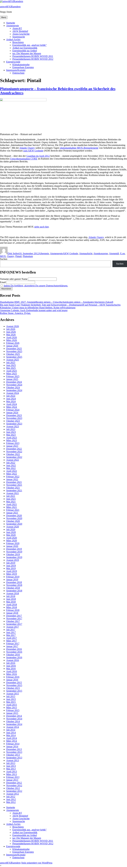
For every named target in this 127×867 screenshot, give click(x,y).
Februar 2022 (12, 476)
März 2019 (11, 574)
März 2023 (11, 440)
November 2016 (14, 652)
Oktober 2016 (13, 654)
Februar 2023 (12, 443)
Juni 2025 (11, 365)
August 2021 (12, 493)
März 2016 (11, 674)
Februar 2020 (12, 543)
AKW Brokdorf (20, 31)
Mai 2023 (11, 435)
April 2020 (11, 537)
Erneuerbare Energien (23, 67)
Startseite (10, 22)
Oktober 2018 (13, 588)
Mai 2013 (11, 768)
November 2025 (14, 351)
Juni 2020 (11, 532)
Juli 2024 (10, 396)
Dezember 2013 (14, 749)
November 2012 (14, 785)
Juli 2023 (10, 429)
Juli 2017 (10, 629)
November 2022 (14, 451)
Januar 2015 (12, 713)
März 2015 (11, 707)
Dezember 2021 (14, 482)
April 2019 (11, 571)
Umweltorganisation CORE (23, 158)
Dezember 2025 (14, 348)
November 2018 (14, 585)
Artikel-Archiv (13, 39)
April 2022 (11, 471)
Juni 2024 (11, 398)
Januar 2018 (12, 613)
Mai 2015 (11, 702)
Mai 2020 (11, 535)
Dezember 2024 (14, 382)
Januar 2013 (12, 780)
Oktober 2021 (13, 487)
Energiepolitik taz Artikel (24, 50)
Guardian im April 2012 (38, 156)
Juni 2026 (11, 332)
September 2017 (14, 624)
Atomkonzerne (100, 253)
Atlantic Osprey (27, 148)
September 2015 (14, 691)
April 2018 (11, 604)
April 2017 (11, 638)
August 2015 (12, 693)
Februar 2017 (12, 643)
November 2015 (14, 685)
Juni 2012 (11, 799)
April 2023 (11, 437)
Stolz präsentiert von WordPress (36, 862)
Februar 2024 (12, 409)
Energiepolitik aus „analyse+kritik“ (29, 45)
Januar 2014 (12, 746)
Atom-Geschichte (21, 34)
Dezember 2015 (14, 682)
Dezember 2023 (14, 415)
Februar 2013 (12, 777)
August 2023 (12, 426)
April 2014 (11, 738)
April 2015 (11, 704)
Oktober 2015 (13, 688)
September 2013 (14, 757)
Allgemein (44, 253)
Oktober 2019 (13, 554)
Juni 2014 (11, 732)
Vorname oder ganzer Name (13, 279)
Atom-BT (17, 28)
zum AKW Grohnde (33, 150)
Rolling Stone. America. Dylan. (15, 313)
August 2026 (12, 326)
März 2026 (11, 340)
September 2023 (14, 423)
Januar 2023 (12, 446)
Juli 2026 (10, 329)
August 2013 (12, 760)
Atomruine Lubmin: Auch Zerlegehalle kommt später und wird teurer (34, 310)
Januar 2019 (12, 579)
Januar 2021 (12, 512)
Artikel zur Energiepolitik (24, 48)
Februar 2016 (12, 677)
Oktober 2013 (13, 755)
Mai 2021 (11, 501)
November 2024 (14, 384)
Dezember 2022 (14, 448)
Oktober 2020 (13, 521)
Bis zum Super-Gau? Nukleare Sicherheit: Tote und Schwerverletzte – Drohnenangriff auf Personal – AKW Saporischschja (60, 304)
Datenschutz (18, 73)
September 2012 (14, 791)
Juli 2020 (10, 529)
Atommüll (114, 253)
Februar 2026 (12, 343)
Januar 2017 (12, 646)
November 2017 (14, 618)
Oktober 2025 (13, 354)
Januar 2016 (12, 679)
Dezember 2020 (14, 515)
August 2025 (12, 359)
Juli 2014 (10, 729)
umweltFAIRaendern (10, 6)
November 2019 (14, 551)
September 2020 (14, 524)
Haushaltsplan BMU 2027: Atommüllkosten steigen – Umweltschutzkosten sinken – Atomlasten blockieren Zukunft (56, 302)
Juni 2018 (11, 599)
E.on (122, 253)
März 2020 (11, 540)
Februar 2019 (12, 576)
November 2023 (14, 418)
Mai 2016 (11, 668)
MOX (3, 256)
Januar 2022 (12, 479)
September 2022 (14, 457)
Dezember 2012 (14, 782)
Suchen (3, 259)
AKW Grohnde (70, 253)
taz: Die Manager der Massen (26, 53)
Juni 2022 (11, 465)
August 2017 (12, 627)
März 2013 (11, 774)
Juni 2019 (11, 565)
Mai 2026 (11, 334)
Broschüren (18, 42)
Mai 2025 (11, 368)
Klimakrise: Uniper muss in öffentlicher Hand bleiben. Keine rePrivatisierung (37, 307)
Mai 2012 (11, 802)
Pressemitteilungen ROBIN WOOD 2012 (32, 59)
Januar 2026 (12, 345)
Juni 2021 (11, 499)
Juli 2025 (10, 362)
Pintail (18, 256)
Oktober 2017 (13, 621)
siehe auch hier (41, 226)
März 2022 (11, 473)
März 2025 (11, 373)
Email (3, 282)
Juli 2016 (10, 663)
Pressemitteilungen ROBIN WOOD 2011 (32, 56)
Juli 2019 (10, 563)
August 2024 (12, 393)
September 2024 (14, 390)
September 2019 (14, 557)
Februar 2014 (12, 743)
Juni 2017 (11, 632)
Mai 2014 (11, 735)
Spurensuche (18, 36)
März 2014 (11, 741)
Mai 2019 (11, 568)
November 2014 (14, 718)
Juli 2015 (10, 696)
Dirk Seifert (13, 253)
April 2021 (11, 504)
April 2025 (11, 370)
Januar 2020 (12, 546)
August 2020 (12, 526)
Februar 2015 (12, 710)
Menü (3, 17)
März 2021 (11, 507)
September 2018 (14, 590)
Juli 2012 (10, 796)
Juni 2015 (11, 699)
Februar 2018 (12, 610)
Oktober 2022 (13, 454)
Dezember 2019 (14, 549)
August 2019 (12, 560)
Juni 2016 (11, 665)
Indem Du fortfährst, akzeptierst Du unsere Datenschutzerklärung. (36, 285)
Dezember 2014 (14, 716)
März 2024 (11, 407)
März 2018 (11, 607)
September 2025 (14, 357)
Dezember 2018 (14, 582)
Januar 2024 (12, 412)
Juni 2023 (11, 432)
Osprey (10, 256)
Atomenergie (12, 25)
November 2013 (14, 752)
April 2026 (11, 337)
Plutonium (28, 256)
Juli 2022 (10, 462)
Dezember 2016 (14, 649)
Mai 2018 (11, 601)
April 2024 (11, 404)
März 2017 (11, 640)
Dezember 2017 (14, 615)
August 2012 (12, 793)
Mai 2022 (11, 468)
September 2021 (14, 490)
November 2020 (14, 518)
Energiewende (13, 61)
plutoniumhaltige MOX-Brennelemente (79, 148)
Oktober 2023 (13, 421)
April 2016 (11, 671)
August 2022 (12, 460)
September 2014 (14, 724)
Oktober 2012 (13, 788)
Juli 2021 (10, 496)
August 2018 (12, 593)
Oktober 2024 (13, 387)
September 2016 (14, 657)
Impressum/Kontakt (15, 70)
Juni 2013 (11, 766)
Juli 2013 (10, 763)
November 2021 (14, 485)
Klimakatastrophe (21, 64)
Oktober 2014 (13, 721)
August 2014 (12, 727)
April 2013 (11, 771)
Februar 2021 (12, 510)
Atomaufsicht (85, 253)
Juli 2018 (10, 596)
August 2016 (12, 660)
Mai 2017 (11, 635)
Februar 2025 (12, 376)
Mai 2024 (11, 401)
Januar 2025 (12, 379)
